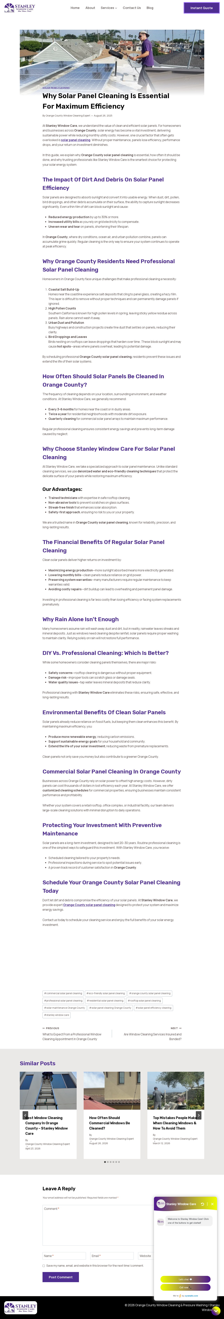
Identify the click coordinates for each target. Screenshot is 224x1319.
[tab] (105, 1162)
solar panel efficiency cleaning (153, 1007)
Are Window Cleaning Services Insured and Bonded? (152, 1034)
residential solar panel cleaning (105, 1000)
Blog (150, 8)
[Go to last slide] (25, 1115)
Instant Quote (202, 8)
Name (49, 1256)
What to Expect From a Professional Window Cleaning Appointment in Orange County (72, 1034)
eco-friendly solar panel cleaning (105, 993)
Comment (51, 1209)
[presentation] (48, 1090)
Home (75, 8)
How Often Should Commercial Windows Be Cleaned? (109, 1123)
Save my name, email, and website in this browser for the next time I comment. (95, 1265)
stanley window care (56, 1015)
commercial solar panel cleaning (63, 993)
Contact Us (132, 8)
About (90, 8)
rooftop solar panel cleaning (144, 1000)
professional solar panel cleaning (63, 1000)
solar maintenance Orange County (64, 1007)
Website (145, 1256)
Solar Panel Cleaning (56, 87)
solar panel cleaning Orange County (110, 1007)
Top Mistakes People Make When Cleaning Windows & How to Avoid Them (175, 1123)
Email (96, 1256)
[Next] (198, 1115)
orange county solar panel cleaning (149, 993)
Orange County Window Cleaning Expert (68, 115)
